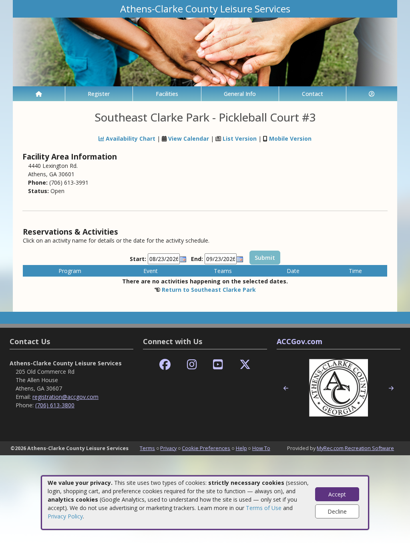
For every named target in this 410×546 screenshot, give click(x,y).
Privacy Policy (65, 516)
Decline (337, 511)
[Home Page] (39, 93)
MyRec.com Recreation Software (355, 448)
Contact (312, 94)
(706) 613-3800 (54, 405)
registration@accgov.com (65, 397)
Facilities (167, 94)
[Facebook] (165, 365)
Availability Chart (129, 138)
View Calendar (188, 138)
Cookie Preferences (206, 448)
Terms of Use (263, 508)
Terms (147, 448)
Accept (337, 494)
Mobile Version (290, 138)
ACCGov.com (299, 341)
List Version (240, 138)
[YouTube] (218, 365)
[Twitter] (245, 365)
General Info (240, 94)
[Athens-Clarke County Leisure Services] (205, 51)
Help (241, 448)
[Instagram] (192, 365)
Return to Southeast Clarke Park (209, 289)
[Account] (372, 93)
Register (99, 94)
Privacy (168, 448)
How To (261, 448)
